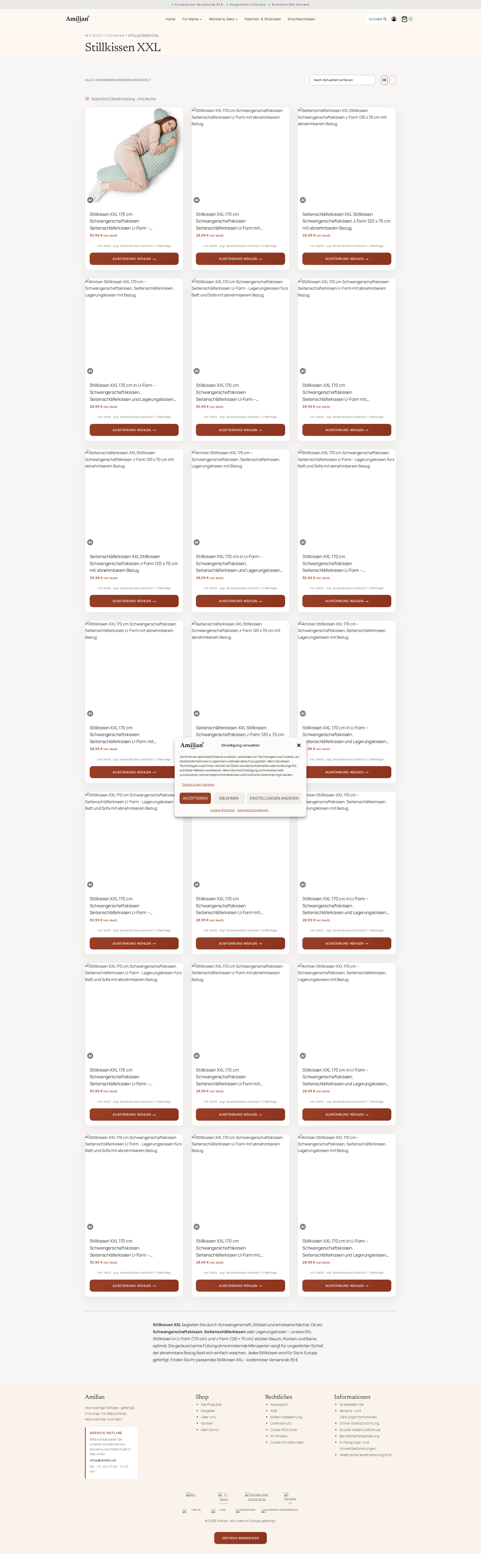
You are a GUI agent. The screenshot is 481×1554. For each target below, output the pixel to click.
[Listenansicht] (392, 80)
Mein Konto (209, 1429)
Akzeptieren (195, 798)
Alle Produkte (211, 1404)
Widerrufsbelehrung (286, 1417)
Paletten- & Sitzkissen (263, 19)
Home (171, 19)
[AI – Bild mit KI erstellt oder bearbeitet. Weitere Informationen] (90, 200)
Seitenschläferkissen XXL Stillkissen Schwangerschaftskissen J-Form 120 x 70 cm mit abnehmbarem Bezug (346, 221)
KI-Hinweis (278, 1436)
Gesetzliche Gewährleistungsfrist (365, 1454)
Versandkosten (130, 246)
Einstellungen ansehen (274, 798)
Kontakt (207, 1423)
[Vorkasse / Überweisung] (280, 1512)
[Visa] (220, 1512)
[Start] (86, 35)
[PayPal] (194, 1512)
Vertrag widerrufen (240, 1538)
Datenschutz (281, 1423)
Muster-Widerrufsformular (360, 1429)
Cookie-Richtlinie (222, 810)
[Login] (394, 19)
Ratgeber (208, 1410)
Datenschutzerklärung (252, 810)
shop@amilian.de (103, 1460)
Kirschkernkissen (301, 19)
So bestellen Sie (351, 1404)
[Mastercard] (246, 1512)
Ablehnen (229, 798)
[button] (298, 745)
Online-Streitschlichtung (359, 1423)
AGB (273, 1410)
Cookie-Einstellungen (287, 1442)
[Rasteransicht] (384, 80)
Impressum (279, 1404)
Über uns (208, 1417)
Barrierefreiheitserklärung (359, 1436)
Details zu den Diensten (198, 784)
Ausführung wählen (131, 258)
